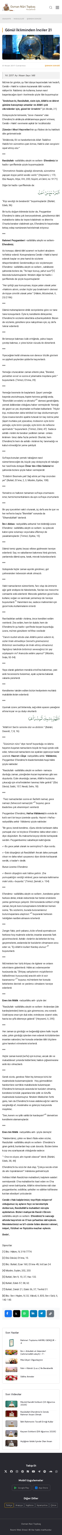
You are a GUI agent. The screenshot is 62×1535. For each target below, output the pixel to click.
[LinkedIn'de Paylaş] (33, 1313)
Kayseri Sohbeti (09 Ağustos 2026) (38, 1431)
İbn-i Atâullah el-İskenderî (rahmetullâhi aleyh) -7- (33, 1352)
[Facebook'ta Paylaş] (8, 1313)
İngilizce (30, 1505)
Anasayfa (6, 19)
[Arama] (51, 7)
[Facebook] (11, 1471)
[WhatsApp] (56, 1471)
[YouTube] (33, 1471)
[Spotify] (44, 1471)
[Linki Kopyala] (50, 1313)
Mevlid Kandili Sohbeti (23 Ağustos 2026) (37, 1403)
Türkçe (9, 1505)
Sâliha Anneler (27, 1376)
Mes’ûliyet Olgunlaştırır (31, 1360)
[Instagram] (17, 1471)
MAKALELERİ (19, 19)
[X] (5, 1471)
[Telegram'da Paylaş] (42, 1313)
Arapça (19, 1505)
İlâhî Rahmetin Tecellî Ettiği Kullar (36, 1421)
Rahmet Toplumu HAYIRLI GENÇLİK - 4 (38, 1341)
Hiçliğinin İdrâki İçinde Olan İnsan (36, 1441)
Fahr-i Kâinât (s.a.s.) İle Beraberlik (36, 1368)
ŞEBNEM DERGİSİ (34, 19)
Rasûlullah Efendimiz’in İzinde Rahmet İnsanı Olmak (34, 1413)
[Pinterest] (22, 1471)
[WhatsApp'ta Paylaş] (25, 1313)
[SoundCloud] (50, 1471)
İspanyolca (42, 1505)
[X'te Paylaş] (16, 1313)
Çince (53, 1505)
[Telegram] (39, 1471)
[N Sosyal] (28, 1471)
